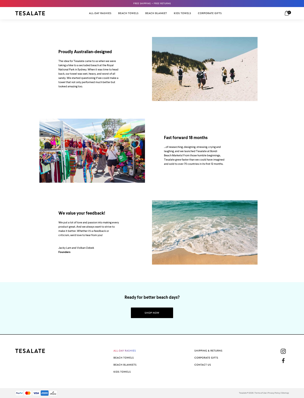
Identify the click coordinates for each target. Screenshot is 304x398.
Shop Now (152, 313)
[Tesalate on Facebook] (284, 360)
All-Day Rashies (124, 350)
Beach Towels (123, 357)
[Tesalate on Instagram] (283, 351)
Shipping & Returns (208, 350)
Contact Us (202, 364)
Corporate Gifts (206, 357)
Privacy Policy (274, 393)
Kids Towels (122, 372)
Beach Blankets (125, 364)
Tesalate (243, 393)
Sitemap (285, 393)
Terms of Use (261, 393)
